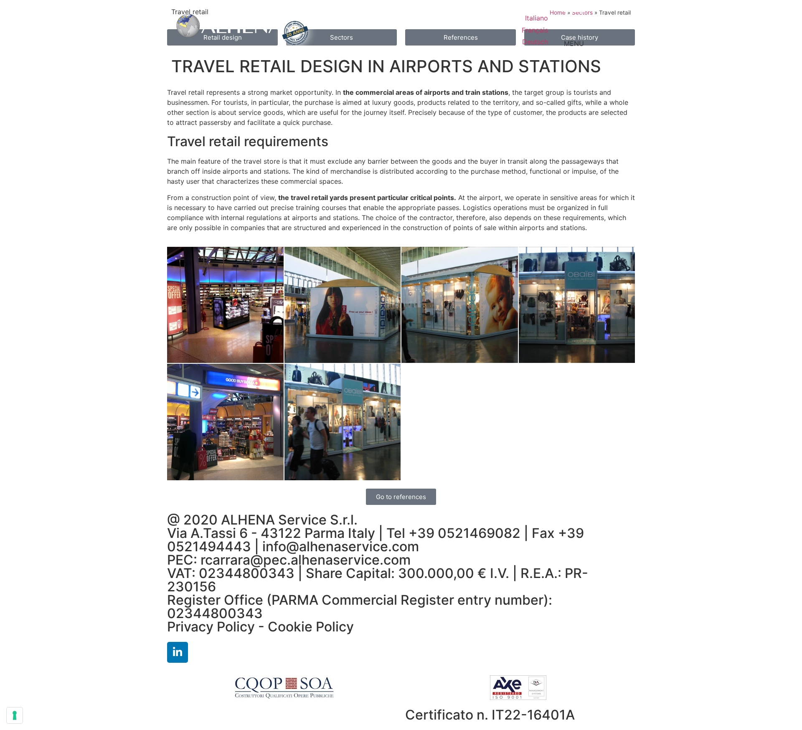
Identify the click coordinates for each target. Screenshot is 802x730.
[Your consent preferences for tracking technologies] (15, 715)
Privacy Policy (211, 626)
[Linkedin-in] (177, 652)
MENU (574, 43)
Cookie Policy (311, 626)
